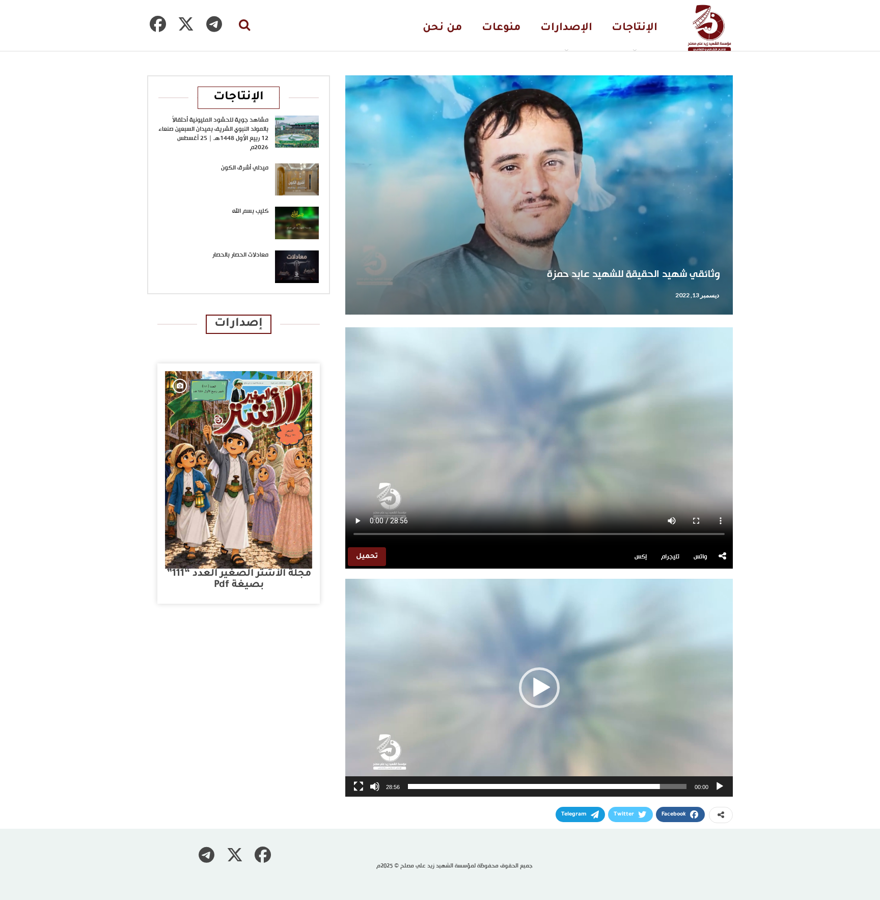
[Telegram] (214, 24)
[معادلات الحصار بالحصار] (297, 266)
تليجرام (670, 556)
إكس (641, 556)
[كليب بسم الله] (297, 223)
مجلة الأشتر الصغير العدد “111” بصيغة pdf (239, 579)
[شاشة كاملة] (358, 786)
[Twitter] (186, 24)
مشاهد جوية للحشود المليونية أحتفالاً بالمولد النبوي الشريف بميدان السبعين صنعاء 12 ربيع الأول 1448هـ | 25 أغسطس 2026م (213, 134)
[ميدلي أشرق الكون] (297, 179)
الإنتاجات (634, 28)
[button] (539, 687)
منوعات (501, 28)
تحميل (367, 556)
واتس (700, 556)
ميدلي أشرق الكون (244, 168)
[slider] (547, 786)
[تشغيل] (719, 786)
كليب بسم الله (250, 211)
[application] (539, 688)
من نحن (442, 28)
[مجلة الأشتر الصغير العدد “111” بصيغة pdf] (238, 470)
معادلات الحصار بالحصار (240, 255)
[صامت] (375, 786)
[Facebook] (158, 24)
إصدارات (238, 324)
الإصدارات (566, 28)
